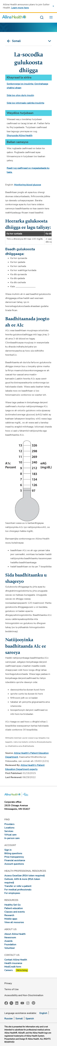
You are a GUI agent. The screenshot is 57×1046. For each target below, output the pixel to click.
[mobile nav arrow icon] (49, 41)
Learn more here (20, 7)
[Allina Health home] (14, 17)
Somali (16, 41)
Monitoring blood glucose (27, 184)
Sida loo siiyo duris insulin (20, 95)
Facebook (6, 1003)
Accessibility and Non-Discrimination (23, 995)
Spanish (30, 1018)
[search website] (41, 17)
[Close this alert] (53, 6)
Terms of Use (11, 989)
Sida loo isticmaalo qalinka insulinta (25, 103)
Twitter (11, 1003)
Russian (8, 1018)
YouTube (22, 1003)
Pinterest (33, 1003)
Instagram (28, 1003)
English (43, 1013)
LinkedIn (17, 1003)
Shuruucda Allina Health (19, 135)
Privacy (8, 983)
